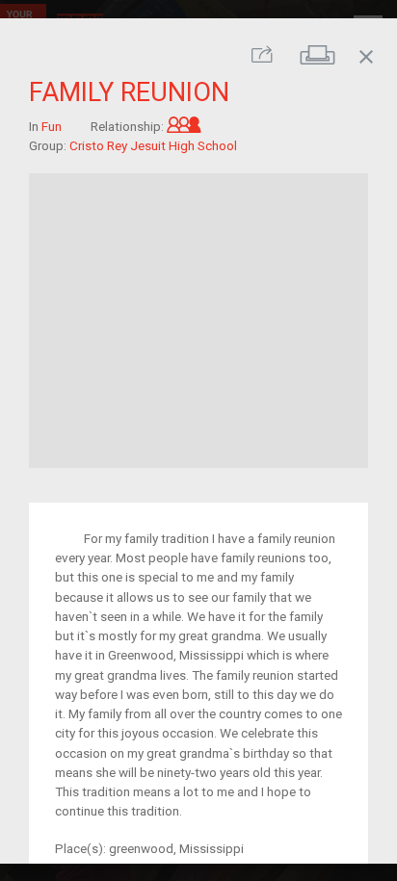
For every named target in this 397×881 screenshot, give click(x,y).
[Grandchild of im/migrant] (184, 126)
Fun (51, 126)
